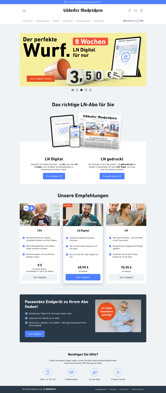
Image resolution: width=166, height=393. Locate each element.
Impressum (113, 389)
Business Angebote (83, 21)
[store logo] (83, 10)
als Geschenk (68, 21)
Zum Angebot (39, 277)
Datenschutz (124, 389)
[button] (77, 90)
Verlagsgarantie (100, 389)
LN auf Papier (28, 21)
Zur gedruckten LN (112, 176)
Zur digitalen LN (54, 176)
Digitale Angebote (42, 21)
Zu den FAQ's (94, 379)
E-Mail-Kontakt (74, 379)
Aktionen (56, 21)
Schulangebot (99, 21)
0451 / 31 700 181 (50, 379)
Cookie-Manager (137, 389)
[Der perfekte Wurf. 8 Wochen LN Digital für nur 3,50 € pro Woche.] (83, 59)
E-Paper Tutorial (118, 379)
